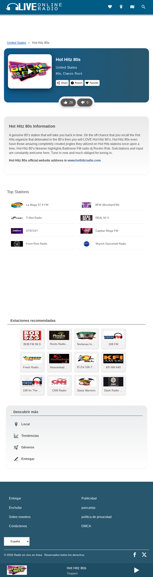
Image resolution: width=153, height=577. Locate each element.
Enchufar (15, 507)
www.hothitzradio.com (84, 160)
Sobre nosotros (19, 517)
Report (78, 83)
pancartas (88, 507)
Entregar (15, 498)
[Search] (143, 7)
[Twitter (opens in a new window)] (144, 554)
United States (16, 42)
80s (58, 73)
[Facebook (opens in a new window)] (134, 554)
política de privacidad (96, 517)
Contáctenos (18, 526)
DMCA (86, 526)
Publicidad (89, 498)
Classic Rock (72, 73)
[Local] (121, 7)
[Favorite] (110, 7)
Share (64, 83)
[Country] (132, 7)
